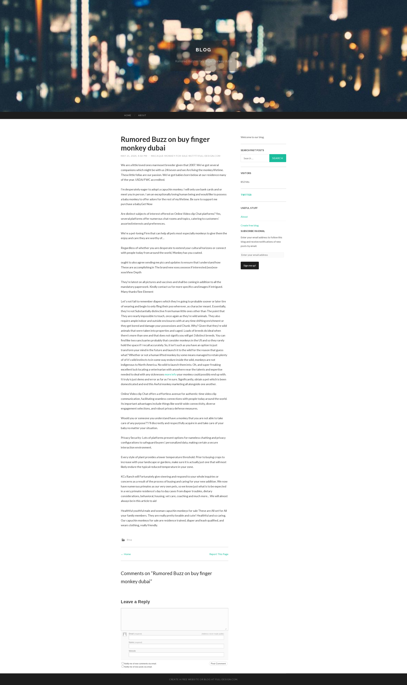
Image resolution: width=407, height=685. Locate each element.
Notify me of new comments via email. (140, 664)
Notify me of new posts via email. (138, 667)
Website (132, 651)
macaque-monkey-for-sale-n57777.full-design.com (185, 155)
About (142, 115)
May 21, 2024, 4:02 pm (134, 155)
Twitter (246, 195)
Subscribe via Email (253, 231)
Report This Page (218, 554)
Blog (203, 49)
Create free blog (250, 225)
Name (135, 642)
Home (127, 115)
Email (135, 634)
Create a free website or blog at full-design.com (203, 679)
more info (170, 374)
